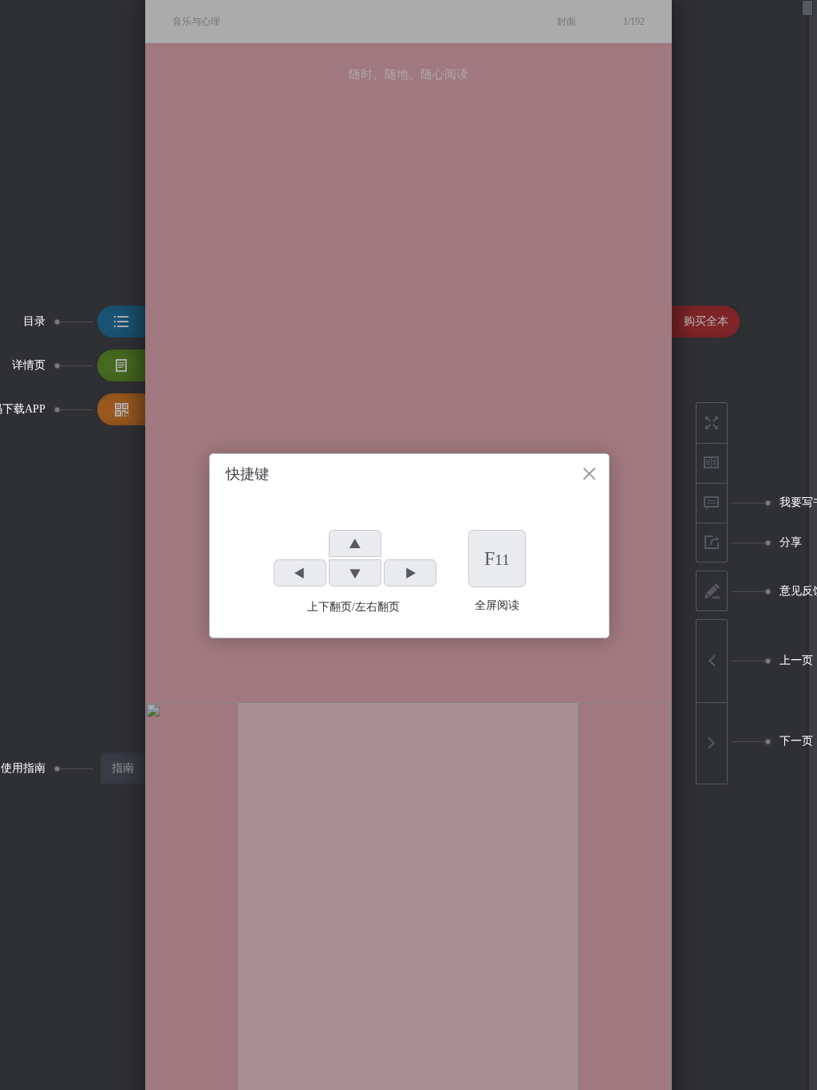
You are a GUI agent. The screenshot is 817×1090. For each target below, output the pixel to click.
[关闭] (589, 473)
